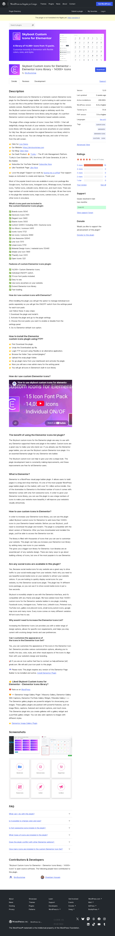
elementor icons (99, 133)
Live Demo (23, 144)
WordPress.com (95, 899)
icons (103, 138)
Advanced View (83, 145)
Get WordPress (104, 4)
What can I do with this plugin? (21, 814)
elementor (101, 129)
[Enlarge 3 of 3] (69, 761)
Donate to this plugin (85, 235)
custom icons (100, 124)
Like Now (34, 167)
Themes (32, 902)
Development (39, 81)
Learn (51, 899)
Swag (72, 909)
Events (71, 902)
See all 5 (103, 119)
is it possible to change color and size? (25, 821)
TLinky (33, 154)
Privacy (11, 909)
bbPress (92, 906)
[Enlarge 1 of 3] (36, 739)
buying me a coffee (52, 173)
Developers (53, 906)
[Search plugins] (33, 25)
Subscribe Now (45, 164)
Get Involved (73, 899)
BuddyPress (93, 909)
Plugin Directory (15, 11)
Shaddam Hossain (52, 877)
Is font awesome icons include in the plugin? (27, 828)
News (11, 902)
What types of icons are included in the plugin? (28, 835)
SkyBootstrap (30, 73)
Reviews (25, 81)
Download (101, 70)
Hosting (12, 906)
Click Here (24, 151)
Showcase (33, 899)
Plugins (31, 906)
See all (103, 185)
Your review (82, 185)
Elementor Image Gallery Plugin (24, 723)
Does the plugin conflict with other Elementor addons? (32, 842)
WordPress (25, 689)
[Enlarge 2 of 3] (69, 739)
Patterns (32, 909)
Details (14, 81)
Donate (72, 906)
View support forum (85, 213)
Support (103, 81)
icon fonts (96, 138)
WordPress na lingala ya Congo (41, 922)
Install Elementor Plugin (46, 673)
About (11, 899)
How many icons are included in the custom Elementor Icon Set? (36, 849)
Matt (91, 902)
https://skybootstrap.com (33, 147)
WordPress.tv (55, 909)
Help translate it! (74, 18)
